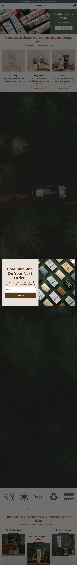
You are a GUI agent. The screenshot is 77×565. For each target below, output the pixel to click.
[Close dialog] (72, 261)
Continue (20, 295)
